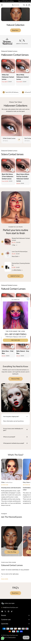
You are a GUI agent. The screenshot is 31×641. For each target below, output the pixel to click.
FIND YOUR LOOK (15, 340)
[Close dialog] (28, 299)
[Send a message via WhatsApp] (3, 638)
